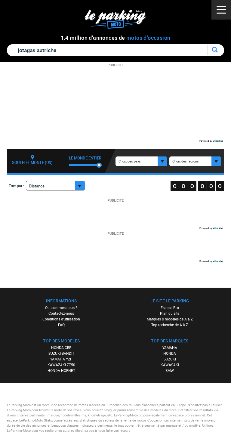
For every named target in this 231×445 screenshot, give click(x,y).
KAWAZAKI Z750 (61, 364)
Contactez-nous (61, 313)
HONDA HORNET (61, 370)
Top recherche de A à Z (169, 324)
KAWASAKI (170, 364)
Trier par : (16, 185)
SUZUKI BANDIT (61, 353)
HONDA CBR (61, 347)
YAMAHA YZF (61, 359)
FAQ (61, 324)
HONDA (169, 353)
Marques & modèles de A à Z (170, 319)
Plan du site (169, 313)
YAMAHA (169, 347)
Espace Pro (170, 307)
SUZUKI (170, 359)
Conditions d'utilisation (61, 319)
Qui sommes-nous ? (61, 307)
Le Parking (119, 21)
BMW (169, 370)
